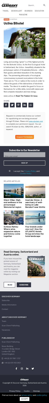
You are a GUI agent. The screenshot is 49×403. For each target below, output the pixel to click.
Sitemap (36, 391)
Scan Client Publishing (11, 326)
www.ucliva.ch (10, 96)
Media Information (9, 305)
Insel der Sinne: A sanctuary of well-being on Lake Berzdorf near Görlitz (35, 203)
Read (10, 285)
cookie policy (41, 395)
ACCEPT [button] (24, 399)
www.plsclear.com (36, 121)
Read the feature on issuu (26, 96)
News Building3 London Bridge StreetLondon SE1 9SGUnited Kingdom (11, 350)
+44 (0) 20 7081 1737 (12, 358)
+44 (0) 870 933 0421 (12, 363)
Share (6, 105)
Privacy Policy (30, 171)
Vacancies (6, 330)
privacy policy (27, 395)
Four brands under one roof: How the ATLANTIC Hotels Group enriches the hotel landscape (34, 231)
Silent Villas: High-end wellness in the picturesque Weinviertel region (13, 203)
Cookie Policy (25, 173)
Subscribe (24, 285)
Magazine (23, 15)
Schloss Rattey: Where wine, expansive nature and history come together (12, 231)
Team (4, 321)
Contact (5, 309)
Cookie (27, 391)
